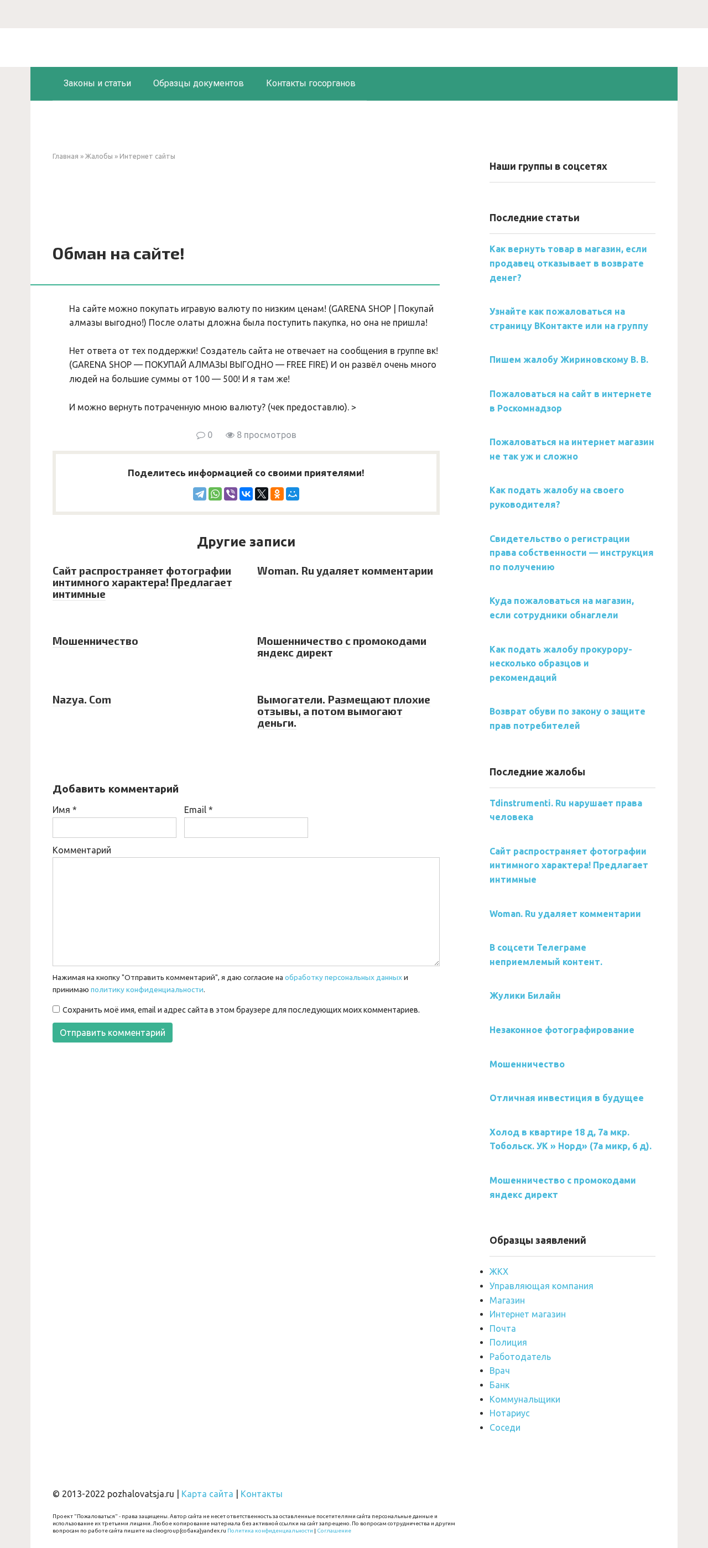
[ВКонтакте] (246, 494)
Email (198, 810)
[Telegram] (199, 494)
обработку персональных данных (343, 977)
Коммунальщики (525, 1399)
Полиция (508, 1342)
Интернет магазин (528, 1314)
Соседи (505, 1427)
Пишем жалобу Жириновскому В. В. (569, 359)
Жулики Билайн (525, 995)
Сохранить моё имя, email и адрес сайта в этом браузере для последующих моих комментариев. (241, 1009)
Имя (65, 810)
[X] (261, 494)
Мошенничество (95, 640)
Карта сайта (207, 1494)
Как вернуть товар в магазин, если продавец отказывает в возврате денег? (568, 263)
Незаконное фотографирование (562, 1030)
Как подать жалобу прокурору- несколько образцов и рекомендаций (561, 663)
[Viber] (230, 494)
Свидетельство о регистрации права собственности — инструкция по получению (572, 553)
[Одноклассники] (277, 494)
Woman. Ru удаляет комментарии (345, 570)
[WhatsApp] (215, 494)
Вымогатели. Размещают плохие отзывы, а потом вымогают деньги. (343, 711)
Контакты (262, 1494)
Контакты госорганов (311, 83)
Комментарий (82, 850)
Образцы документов (198, 83)
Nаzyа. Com (82, 699)
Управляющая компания (542, 1286)
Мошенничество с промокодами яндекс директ (341, 646)
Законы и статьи (97, 83)
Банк (499, 1385)
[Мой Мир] (292, 494)
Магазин (507, 1300)
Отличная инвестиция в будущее (567, 1098)
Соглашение (334, 1531)
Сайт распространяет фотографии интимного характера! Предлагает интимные (142, 582)
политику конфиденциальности (147, 989)
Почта (503, 1328)
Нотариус (510, 1413)
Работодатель (520, 1357)
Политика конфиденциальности (270, 1531)
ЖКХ (499, 1271)
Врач (500, 1370)
